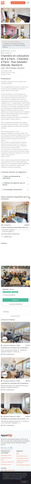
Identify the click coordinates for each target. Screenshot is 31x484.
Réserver (15, 300)
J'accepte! (24, 481)
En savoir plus (18, 478)
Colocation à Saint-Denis (6, 458)
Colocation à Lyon (6, 464)
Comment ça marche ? (22, 458)
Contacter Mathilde (15, 304)
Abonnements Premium (23, 465)
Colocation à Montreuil (7, 462)
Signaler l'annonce (15, 316)
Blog (17, 453)
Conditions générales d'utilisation (22, 461)
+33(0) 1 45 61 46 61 (9, 470)
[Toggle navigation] (28, 2)
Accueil (4, 41)
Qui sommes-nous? (21, 456)
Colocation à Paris (6, 455)
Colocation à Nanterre (14, 41)
